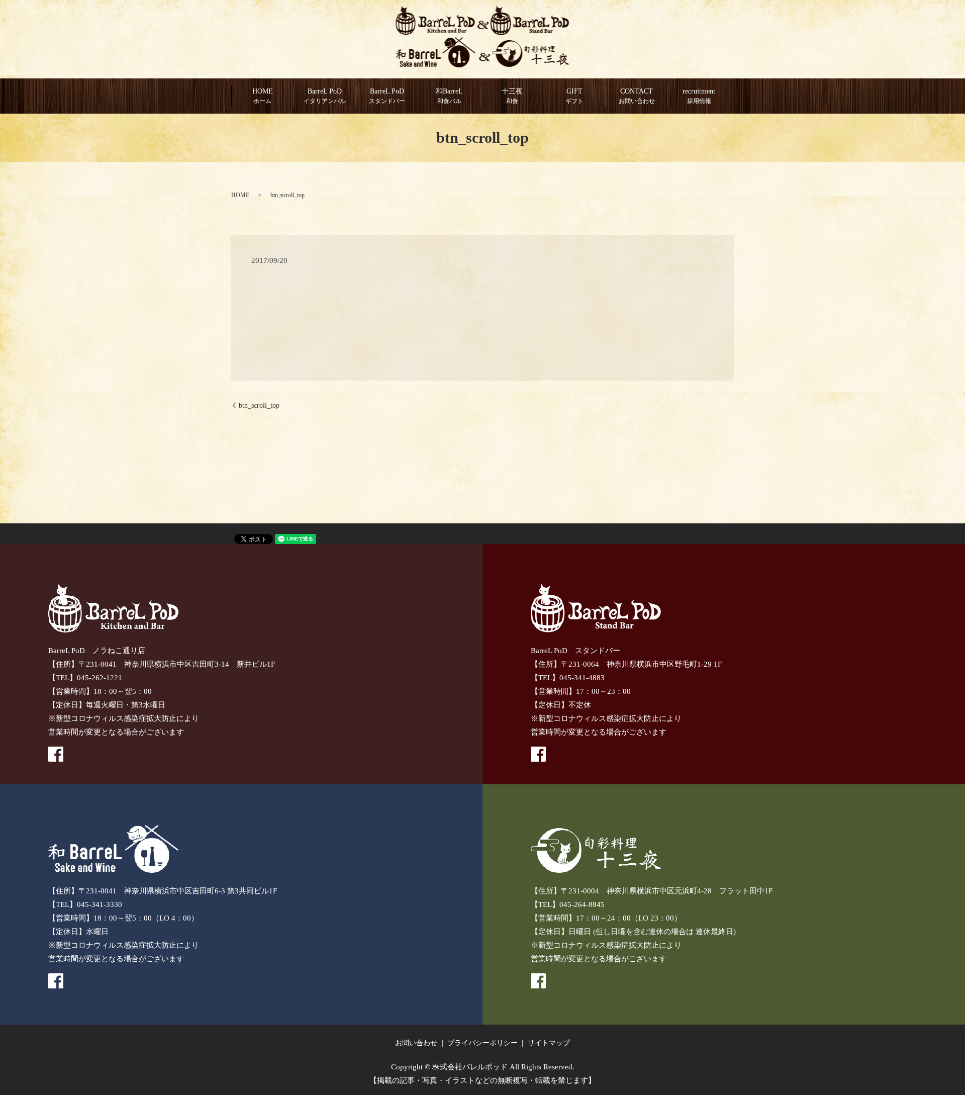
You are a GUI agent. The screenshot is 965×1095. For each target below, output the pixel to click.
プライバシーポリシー (482, 1043)
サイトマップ (549, 1043)
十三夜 (512, 96)
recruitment (699, 96)
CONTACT (637, 96)
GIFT (574, 96)
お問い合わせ (416, 1043)
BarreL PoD (387, 96)
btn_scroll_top (259, 405)
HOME (262, 96)
